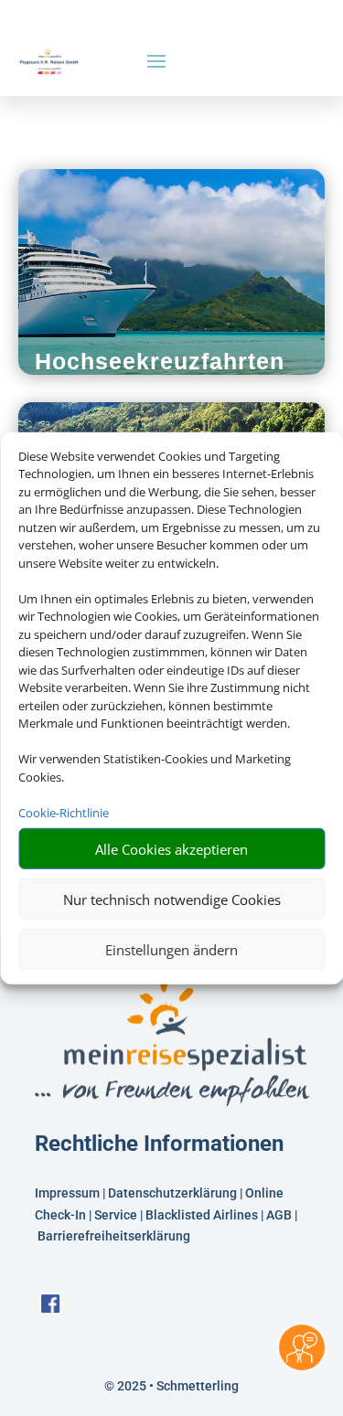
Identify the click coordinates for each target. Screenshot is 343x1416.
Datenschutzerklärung (172, 1193)
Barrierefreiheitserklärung (115, 1236)
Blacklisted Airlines (201, 1215)
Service (115, 1215)
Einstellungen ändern (171, 949)
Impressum (67, 1193)
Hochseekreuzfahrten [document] (159, 361)
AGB (279, 1215)
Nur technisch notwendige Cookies (172, 898)
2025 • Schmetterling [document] (176, 1386)
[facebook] (50, 1309)
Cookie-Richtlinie (63, 812)
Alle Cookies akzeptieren (171, 848)
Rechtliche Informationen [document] (159, 1144)
